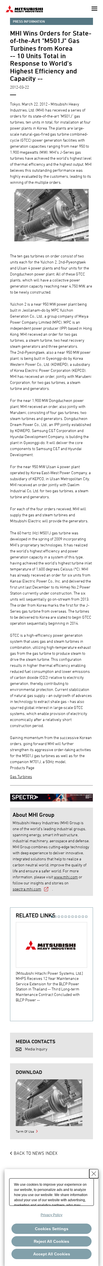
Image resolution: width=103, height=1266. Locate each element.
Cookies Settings (51, 1228)
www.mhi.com (66, 876)
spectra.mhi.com (27, 888)
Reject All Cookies (51, 1241)
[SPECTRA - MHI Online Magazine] (51, 794)
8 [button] (76, 917)
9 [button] (79, 917)
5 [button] (66, 917)
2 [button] (55, 917)
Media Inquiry (36, 1048)
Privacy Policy (51, 1215)
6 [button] (69, 917)
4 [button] (62, 917)
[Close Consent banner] (93, 1173)
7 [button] (73, 917)
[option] (54, 962)
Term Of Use (25, 1131)
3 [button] (59, 917)
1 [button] (52, 917)
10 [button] (83, 917)
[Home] (24, 8)
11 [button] (86, 917)
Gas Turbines (21, 776)
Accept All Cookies (51, 1254)
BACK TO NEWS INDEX (36, 1153)
